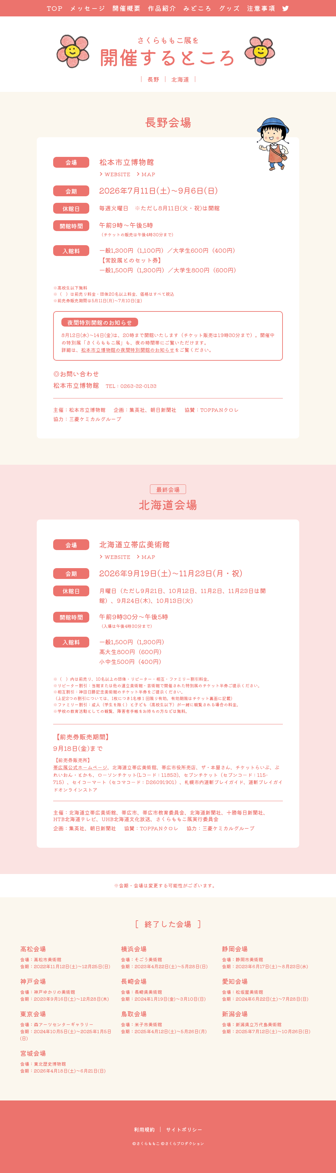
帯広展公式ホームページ (80, 767)
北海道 (180, 79)
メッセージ (88, 8)
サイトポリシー (184, 1129)
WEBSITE (117, 174)
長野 (153, 79)
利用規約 (144, 1129)
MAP (148, 174)
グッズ (229, 8)
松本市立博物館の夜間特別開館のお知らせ (128, 349)
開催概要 (126, 8)
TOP (55, 8)
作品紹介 (162, 8)
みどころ (197, 8)
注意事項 (261, 8)
